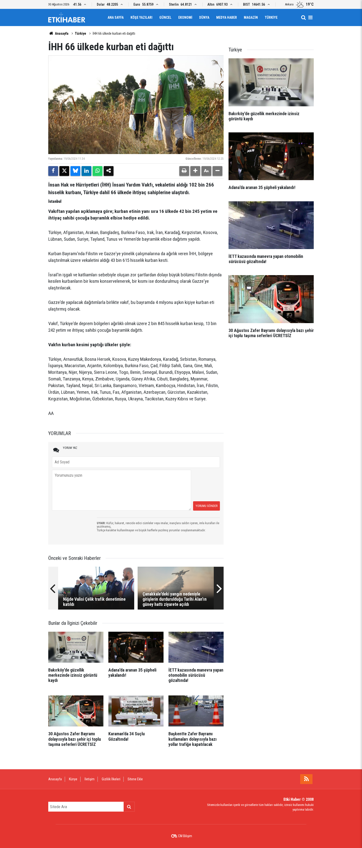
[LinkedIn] (86, 171)
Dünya (204, 17)
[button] (195, 171)
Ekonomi (185, 17)
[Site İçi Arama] (303, 17)
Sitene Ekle (135, 779)
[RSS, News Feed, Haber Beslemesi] (306, 779)
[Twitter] (64, 171)
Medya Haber (226, 17)
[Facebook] (53, 171)
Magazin (251, 17)
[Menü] (310, 17)
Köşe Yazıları (141, 17)
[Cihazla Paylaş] (109, 171)
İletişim (89, 779)
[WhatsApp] (97, 171)
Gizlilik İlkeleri (111, 779)
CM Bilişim (185, 836)
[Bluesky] (75, 171)
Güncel (165, 17)
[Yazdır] (184, 171)
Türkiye (271, 17)
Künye (73, 779)
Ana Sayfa (116, 17)
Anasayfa (61, 33)
